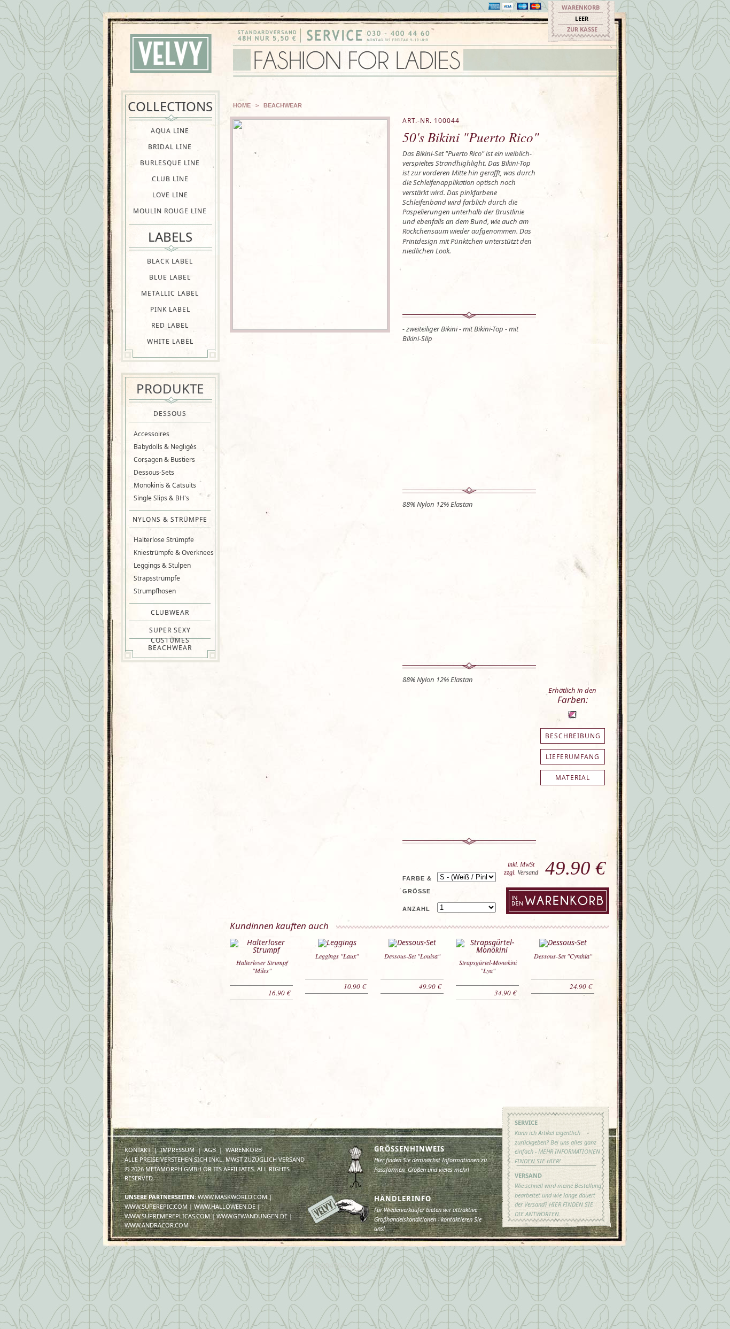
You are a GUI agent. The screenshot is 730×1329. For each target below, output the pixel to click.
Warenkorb (581, 7)
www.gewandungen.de (252, 1216)
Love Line (170, 194)
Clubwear (170, 612)
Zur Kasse (582, 29)
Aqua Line (170, 130)
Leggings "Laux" (337, 956)
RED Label (170, 325)
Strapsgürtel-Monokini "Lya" (488, 966)
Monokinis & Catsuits (165, 485)
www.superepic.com (156, 1206)
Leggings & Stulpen (162, 565)
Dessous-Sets (154, 472)
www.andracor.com (157, 1225)
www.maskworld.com (232, 1197)
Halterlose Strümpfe (164, 539)
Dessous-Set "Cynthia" (563, 956)
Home (242, 105)
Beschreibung (573, 735)
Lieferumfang (573, 756)
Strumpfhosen (155, 591)
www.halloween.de (224, 1206)
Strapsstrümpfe (157, 578)
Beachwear (170, 647)
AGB (210, 1150)
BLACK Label (170, 261)
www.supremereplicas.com (167, 1216)
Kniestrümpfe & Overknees (174, 552)
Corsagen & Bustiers (164, 459)
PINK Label (170, 309)
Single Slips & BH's (161, 498)
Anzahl (416, 909)
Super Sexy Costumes (170, 630)
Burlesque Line (170, 162)
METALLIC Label (170, 293)
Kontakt (138, 1150)
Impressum (177, 1150)
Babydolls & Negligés (165, 446)
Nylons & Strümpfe (170, 519)
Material (572, 777)
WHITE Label (170, 341)
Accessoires (151, 433)
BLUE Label (170, 277)
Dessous (170, 413)
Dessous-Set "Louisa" (412, 956)
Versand (527, 872)
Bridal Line (170, 146)
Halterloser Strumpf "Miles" (262, 966)
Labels (170, 236)
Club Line (170, 178)
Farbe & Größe (417, 884)
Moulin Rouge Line (170, 210)
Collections (170, 106)
